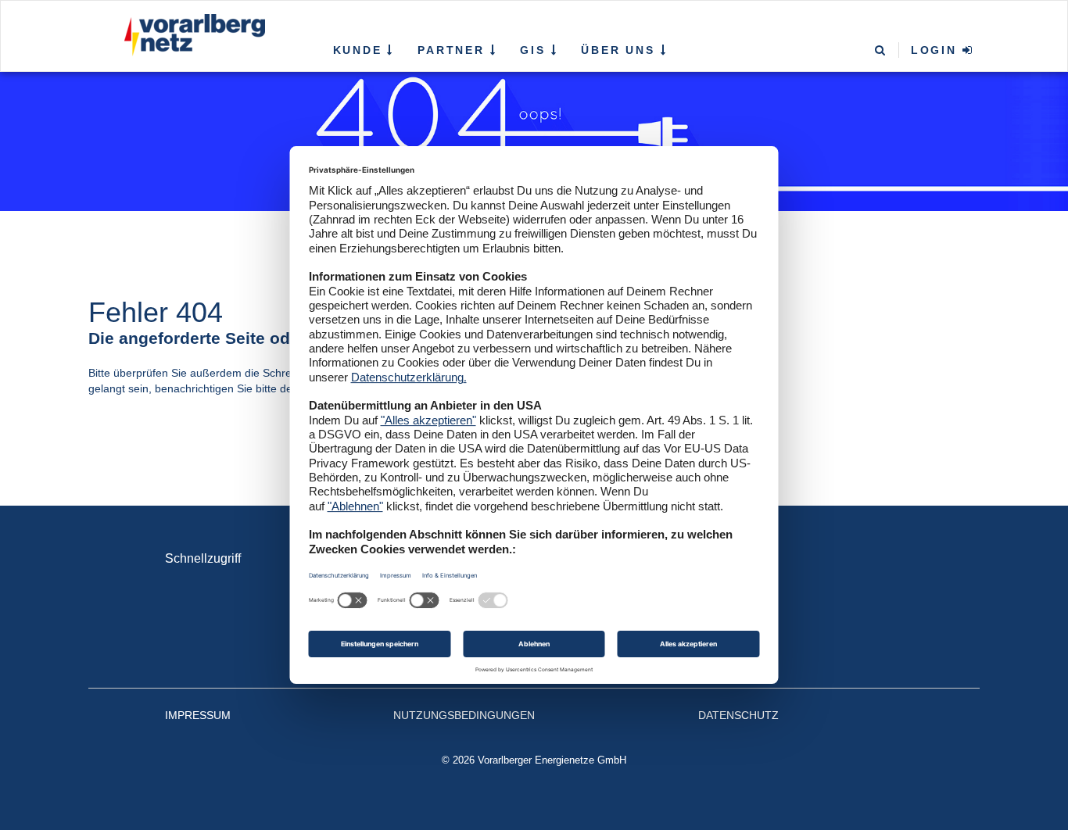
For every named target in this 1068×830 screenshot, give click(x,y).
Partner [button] (453, 50)
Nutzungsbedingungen (464, 715)
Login (936, 50)
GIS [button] (535, 50)
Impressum (198, 715)
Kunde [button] (360, 50)
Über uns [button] (620, 50)
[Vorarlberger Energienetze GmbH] (191, 35)
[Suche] (881, 51)
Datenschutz (738, 715)
